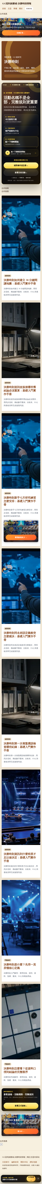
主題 (9, 9)
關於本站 (24, 1162)
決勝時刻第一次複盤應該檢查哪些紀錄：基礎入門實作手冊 (20, 747)
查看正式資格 (21, 1106)
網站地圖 (33, 1162)
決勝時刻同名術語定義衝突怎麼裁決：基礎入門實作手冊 (20, 636)
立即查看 (31, 1178)
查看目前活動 (21, 172)
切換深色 (29, 8)
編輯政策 (15, 1162)
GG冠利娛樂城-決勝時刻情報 (16, 3)
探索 (4, 9)
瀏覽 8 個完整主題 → (12, 76)
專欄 (15, 9)
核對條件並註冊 (21, 165)
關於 (21, 9)
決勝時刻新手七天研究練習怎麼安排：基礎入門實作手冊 (20, 501)
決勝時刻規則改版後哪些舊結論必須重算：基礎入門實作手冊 (20, 390)
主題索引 (5, 1162)
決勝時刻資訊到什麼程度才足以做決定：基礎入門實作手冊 (20, 857)
